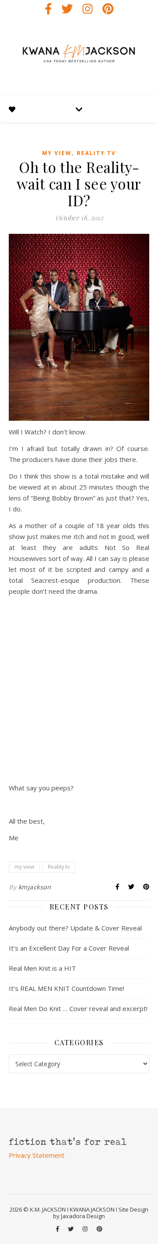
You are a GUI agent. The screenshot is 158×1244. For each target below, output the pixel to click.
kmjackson (34, 887)
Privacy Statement (37, 1155)
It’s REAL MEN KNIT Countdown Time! (66, 988)
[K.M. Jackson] (79, 57)
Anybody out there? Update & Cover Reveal (75, 927)
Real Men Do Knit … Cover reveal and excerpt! (78, 1008)
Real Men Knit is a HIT (42, 968)
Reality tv (96, 153)
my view (57, 153)
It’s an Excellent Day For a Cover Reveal (69, 948)
